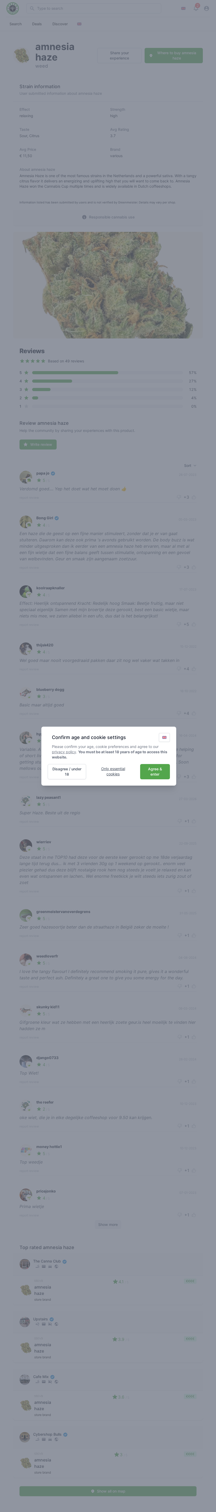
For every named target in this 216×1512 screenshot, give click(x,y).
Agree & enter (155, 771)
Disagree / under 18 (66, 771)
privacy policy (64, 752)
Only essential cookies (113, 771)
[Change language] (164, 737)
